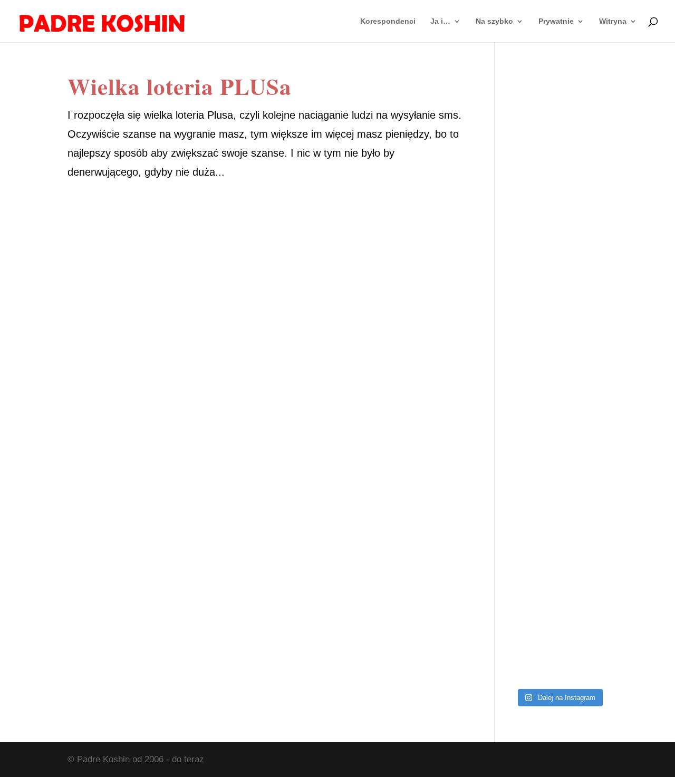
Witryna (612, 21)
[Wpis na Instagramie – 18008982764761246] (559, 176)
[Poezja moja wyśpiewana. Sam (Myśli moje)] (559, 593)
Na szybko (494, 21)
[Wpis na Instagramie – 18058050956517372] (559, 295)
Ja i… (440, 21)
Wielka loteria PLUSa (180, 86)
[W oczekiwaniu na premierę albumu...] (559, 474)
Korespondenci (388, 21)
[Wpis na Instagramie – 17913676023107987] (559, 236)
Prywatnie (556, 21)
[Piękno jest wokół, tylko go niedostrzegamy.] (559, 355)
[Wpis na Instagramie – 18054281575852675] (559, 533)
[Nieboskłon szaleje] (559, 653)
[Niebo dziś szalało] (559, 414)
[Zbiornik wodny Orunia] (559, 117)
